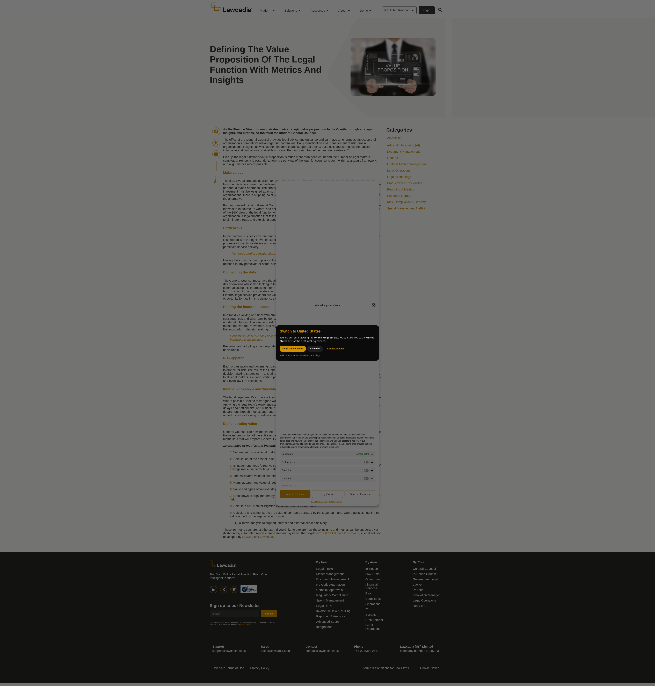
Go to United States (292, 348)
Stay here (315, 348)
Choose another (335, 348)
